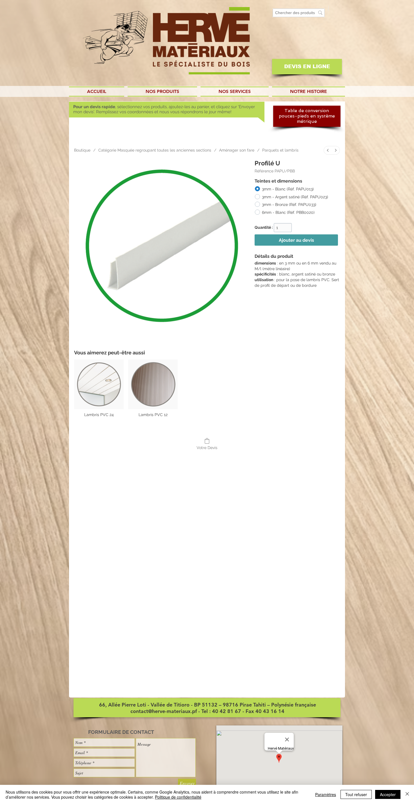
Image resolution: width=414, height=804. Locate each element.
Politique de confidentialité (178, 797)
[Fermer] (407, 794)
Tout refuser (356, 794)
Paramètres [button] (325, 794)
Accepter (388, 794)
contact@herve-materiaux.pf (163, 711)
